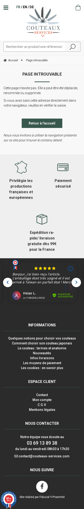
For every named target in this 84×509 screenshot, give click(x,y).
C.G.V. (42, 405)
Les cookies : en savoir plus (42, 368)
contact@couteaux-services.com (44, 456)
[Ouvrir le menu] (6, 7)
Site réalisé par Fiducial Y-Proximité (42, 497)
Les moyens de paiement (42, 363)
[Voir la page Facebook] (42, 487)
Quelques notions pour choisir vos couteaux (42, 338)
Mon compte (42, 400)
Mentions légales (42, 410)
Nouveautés (42, 353)
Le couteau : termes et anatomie (42, 348)
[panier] (78, 7)
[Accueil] (42, 21)
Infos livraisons (42, 358)
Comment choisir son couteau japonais (42, 343)
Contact (42, 395)
